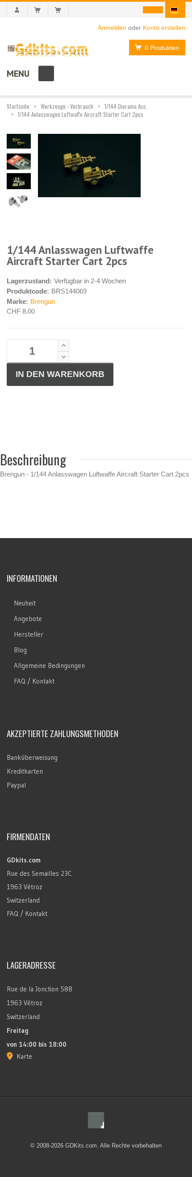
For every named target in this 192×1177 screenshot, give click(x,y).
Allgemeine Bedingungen (49, 665)
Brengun (42, 301)
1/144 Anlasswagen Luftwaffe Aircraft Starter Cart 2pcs (80, 114)
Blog (20, 650)
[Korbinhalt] (41, 10)
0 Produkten (162, 47)
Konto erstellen (164, 27)
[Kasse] (62, 10)
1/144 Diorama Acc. (125, 106)
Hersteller (28, 634)
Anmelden (112, 27)
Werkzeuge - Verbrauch (67, 106)
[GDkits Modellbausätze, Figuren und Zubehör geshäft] (48, 48)
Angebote (28, 618)
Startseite (18, 106)
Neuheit (25, 603)
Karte (24, 1056)
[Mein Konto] (17, 10)
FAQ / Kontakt (34, 681)
